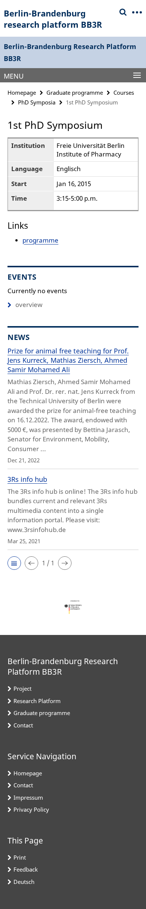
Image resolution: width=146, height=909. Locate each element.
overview (28, 304)
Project (22, 688)
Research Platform (37, 701)
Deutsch (23, 881)
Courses (123, 92)
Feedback (25, 869)
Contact (23, 725)
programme (40, 240)
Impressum (28, 797)
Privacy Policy (31, 809)
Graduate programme (74, 92)
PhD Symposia (36, 102)
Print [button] (19, 857)
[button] (14, 563)
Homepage (21, 92)
